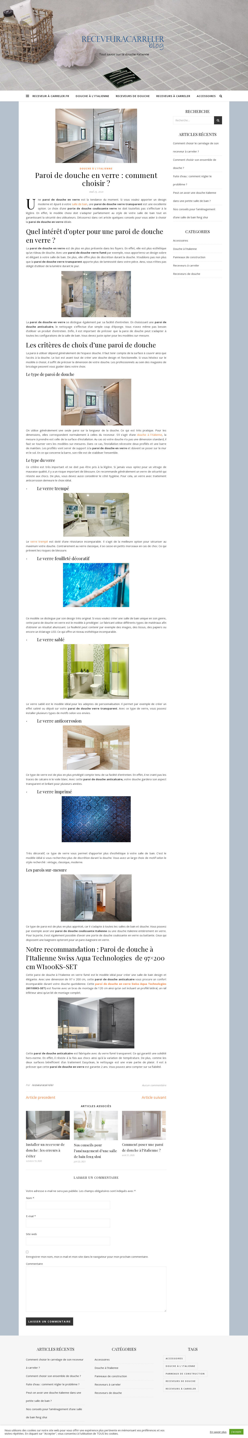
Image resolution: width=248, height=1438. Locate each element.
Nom (30, 1198)
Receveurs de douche (133, 96)
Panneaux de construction (189, 257)
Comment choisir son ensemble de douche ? (53, 1376)
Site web (31, 1234)
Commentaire (34, 1263)
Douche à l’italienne (92, 96)
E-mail (31, 1216)
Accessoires (206, 96)
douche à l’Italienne (149, 434)
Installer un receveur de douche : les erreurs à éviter (45, 1150)
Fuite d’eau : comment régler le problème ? (53, 1384)
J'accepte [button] (236, 1431)
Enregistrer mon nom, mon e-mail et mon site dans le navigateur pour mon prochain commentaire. (87, 1256)
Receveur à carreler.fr (50, 96)
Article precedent (40, 1097)
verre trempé (39, 541)
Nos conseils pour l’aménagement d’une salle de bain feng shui (95, 1151)
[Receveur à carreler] (124, 42)
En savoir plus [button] (218, 1431)
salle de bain (79, 204)
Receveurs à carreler (173, 96)
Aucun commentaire (154, 1085)
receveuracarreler (43, 1085)
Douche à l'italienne (96, 168)
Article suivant (154, 1097)
